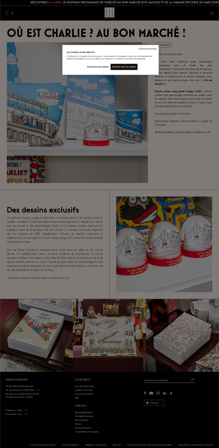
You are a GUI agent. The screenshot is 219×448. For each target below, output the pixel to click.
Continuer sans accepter (148, 48)
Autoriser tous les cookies (124, 67)
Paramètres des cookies (98, 67)
